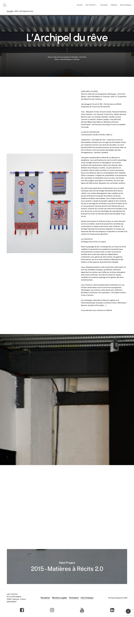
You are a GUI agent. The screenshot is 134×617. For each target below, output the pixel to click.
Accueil (10, 11)
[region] (70, 432)
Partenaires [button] (74, 598)
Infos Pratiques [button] (87, 598)
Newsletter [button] (45, 598)
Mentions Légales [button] (59, 598)
